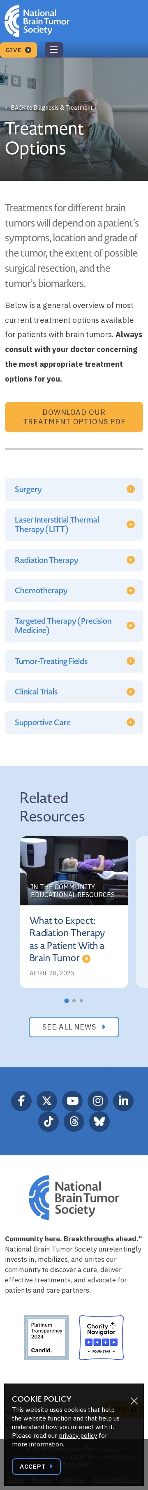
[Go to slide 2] (74, 1000)
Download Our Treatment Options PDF (74, 416)
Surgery (28, 489)
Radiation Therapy (46, 560)
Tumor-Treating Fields (51, 661)
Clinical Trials (36, 691)
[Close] (134, 1401)
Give (14, 50)
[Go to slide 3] (81, 1000)
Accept (34, 1466)
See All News (70, 1027)
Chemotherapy (41, 590)
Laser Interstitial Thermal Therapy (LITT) (57, 524)
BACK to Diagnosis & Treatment (51, 107)
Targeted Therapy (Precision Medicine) (63, 625)
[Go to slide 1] (66, 1001)
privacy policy (78, 1435)
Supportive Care (43, 722)
